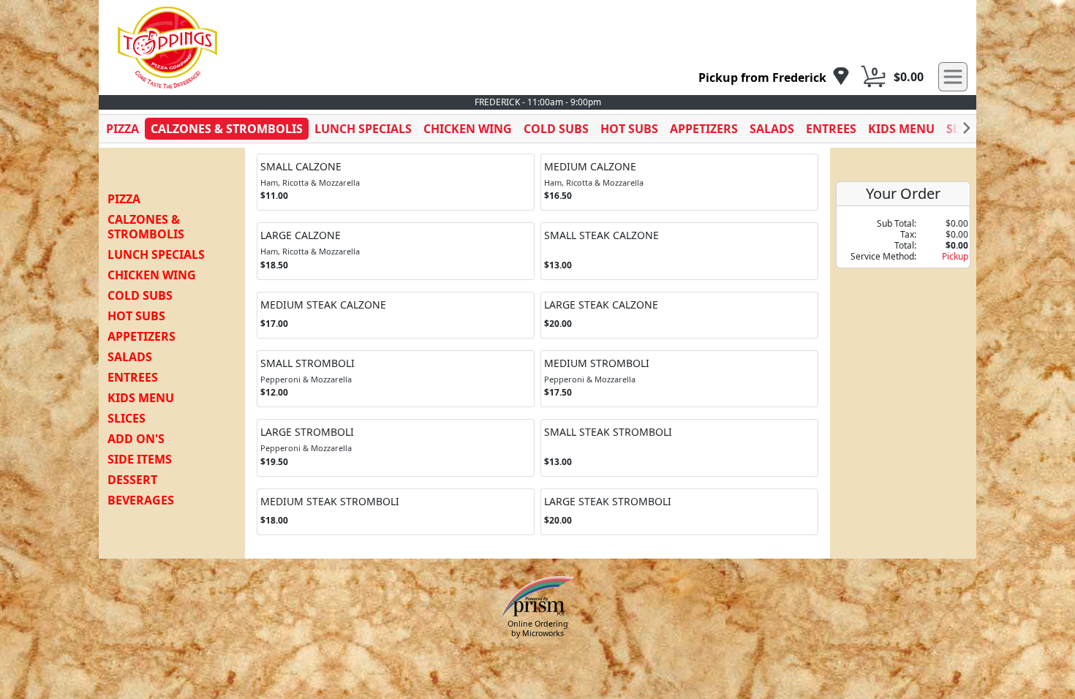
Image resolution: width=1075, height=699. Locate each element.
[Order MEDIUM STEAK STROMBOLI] (395, 512)
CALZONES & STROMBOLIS (227, 129)
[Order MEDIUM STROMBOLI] (679, 379)
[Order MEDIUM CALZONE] (679, 182)
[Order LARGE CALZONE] (395, 251)
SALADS (772, 129)
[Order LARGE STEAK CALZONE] (679, 315)
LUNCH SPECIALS (363, 129)
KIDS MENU (901, 129)
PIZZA (122, 129)
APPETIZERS (704, 129)
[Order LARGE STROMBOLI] (395, 447)
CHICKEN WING (467, 129)
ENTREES (831, 129)
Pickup (955, 256)
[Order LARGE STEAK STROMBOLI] (679, 512)
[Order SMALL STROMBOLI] (395, 379)
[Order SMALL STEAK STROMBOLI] (679, 447)
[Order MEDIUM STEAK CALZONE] (395, 315)
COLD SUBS (556, 129)
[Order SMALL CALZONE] (395, 182)
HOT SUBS (629, 129)
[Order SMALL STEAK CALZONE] (679, 251)
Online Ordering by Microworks (538, 628)
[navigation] (774, 77)
